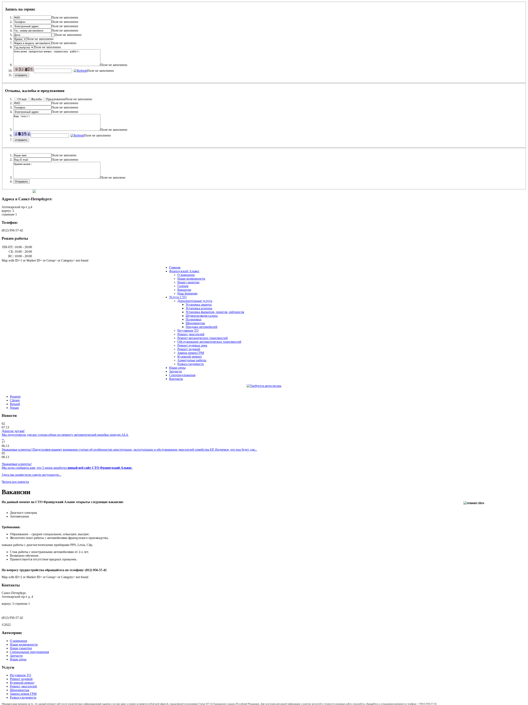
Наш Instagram (187, 293)
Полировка (193, 319)
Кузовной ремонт (189, 356)
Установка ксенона (199, 308)
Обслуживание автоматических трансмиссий (209, 341)
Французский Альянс (184, 271)
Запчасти (175, 371)
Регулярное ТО (188, 330)
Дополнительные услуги (194, 301)
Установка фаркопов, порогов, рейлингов (215, 312)
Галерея (182, 286)
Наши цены (177, 367)
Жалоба (36, 99)
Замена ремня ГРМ (190, 353)
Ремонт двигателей (190, 334)
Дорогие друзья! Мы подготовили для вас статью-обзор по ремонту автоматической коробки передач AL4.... (65, 434)
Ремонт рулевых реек (192, 345)
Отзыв (22, 99)
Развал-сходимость (190, 364)
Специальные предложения (29, 652)
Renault (15, 404)
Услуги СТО (178, 297)
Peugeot (15, 396)
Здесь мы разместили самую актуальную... (31, 474)
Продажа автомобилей (201, 327)
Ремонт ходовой (188, 349)
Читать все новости (15, 481)
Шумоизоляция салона (202, 315)
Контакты (176, 379)
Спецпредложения (182, 375)
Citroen (15, 400)
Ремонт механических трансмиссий (202, 338)
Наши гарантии (188, 282)
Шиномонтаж (195, 323)
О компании (186, 275)
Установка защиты (199, 304)
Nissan (14, 407)
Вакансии (184, 289)
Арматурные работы (191, 360)
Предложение (55, 99)
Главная (174, 267)
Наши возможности (191, 278)
